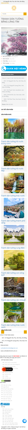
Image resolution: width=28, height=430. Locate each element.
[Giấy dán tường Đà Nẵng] (14, 8)
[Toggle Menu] (2, 5)
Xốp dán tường (7, 398)
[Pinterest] (3, 353)
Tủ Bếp (6, 376)
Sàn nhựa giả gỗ (7, 391)
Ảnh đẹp (6, 413)
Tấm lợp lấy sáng (8, 421)
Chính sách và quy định (10, 362)
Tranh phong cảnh (9, 418)
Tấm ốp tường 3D (7, 400)
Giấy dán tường (7, 385)
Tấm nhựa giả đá (7, 396)
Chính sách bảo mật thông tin (12, 364)
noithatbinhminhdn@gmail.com (9, 348)
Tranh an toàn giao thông (11, 423)
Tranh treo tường (8, 409)
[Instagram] (1, 353)
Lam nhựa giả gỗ (7, 393)
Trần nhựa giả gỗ (8, 420)
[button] (14, 68)
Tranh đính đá (8, 417)
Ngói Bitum (6, 387)
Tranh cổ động (8, 415)
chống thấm (7, 412)
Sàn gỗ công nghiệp (8, 389)
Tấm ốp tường (7, 410)
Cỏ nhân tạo (7, 378)
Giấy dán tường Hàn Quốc (11, 424)
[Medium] (4, 353)
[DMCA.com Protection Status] (6, 380)
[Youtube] (2, 353)
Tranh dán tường (7, 394)
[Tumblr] (5, 353)
